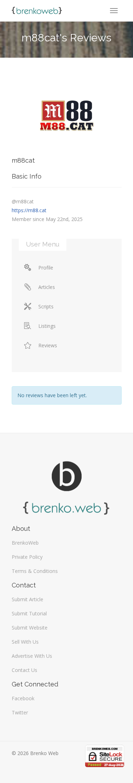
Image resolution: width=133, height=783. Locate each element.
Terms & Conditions (35, 571)
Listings (47, 326)
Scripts (46, 306)
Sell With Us (25, 641)
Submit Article (27, 599)
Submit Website (30, 627)
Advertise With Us (32, 655)
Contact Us (24, 670)
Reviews (47, 345)
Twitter (20, 712)
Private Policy (27, 556)
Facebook (23, 698)
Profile (45, 267)
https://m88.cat (29, 210)
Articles (46, 287)
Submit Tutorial (29, 613)
